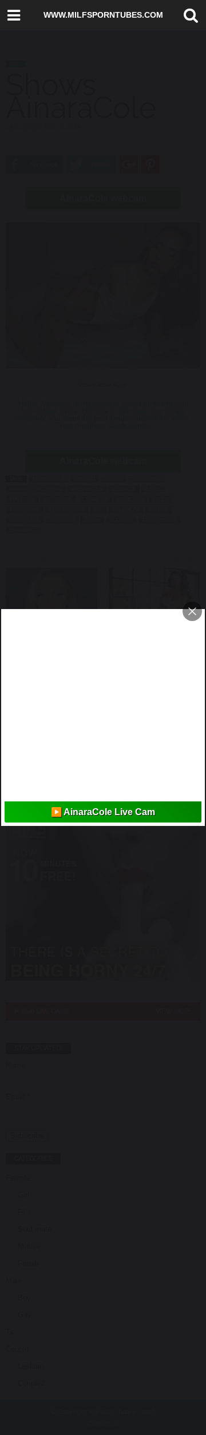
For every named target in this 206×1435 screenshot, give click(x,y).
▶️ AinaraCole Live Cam (103, 812)
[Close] (192, 611)
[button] (188, 15)
